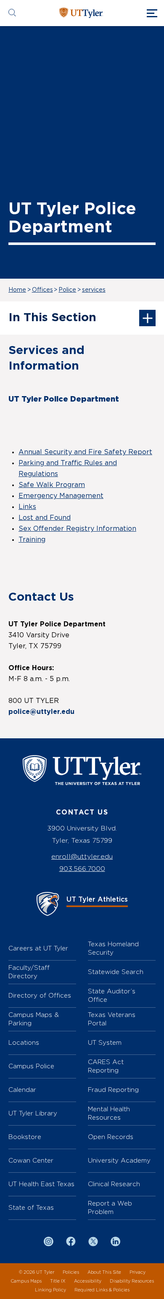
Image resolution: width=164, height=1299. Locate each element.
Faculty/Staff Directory (29, 971)
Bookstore (24, 1137)
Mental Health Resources (109, 1113)
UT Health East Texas (41, 1184)
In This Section (52, 318)
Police (67, 290)
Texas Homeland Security (113, 948)
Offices (42, 290)
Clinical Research (114, 1184)
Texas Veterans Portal (111, 1019)
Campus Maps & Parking (33, 1019)
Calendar (22, 1089)
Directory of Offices (39, 995)
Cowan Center (30, 1160)
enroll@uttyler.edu (82, 856)
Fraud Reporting (113, 1089)
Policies (71, 1272)
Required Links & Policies (102, 1290)
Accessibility (87, 1281)
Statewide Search (115, 972)
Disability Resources (132, 1281)
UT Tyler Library (32, 1113)
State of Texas (31, 1207)
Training (32, 539)
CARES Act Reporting (106, 1066)
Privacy (137, 1272)
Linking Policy (50, 1290)
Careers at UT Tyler (38, 948)
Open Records (110, 1137)
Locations (23, 1042)
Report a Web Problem (110, 1207)
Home (17, 290)
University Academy (119, 1160)
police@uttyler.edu (41, 711)
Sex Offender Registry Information (77, 528)
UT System (105, 1042)
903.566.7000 (82, 868)
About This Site (104, 1272)
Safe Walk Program (52, 485)
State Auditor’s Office (111, 995)
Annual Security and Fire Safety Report (85, 452)
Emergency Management (61, 495)
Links (27, 506)
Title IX (58, 1281)
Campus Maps (26, 1281)
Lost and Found (45, 517)
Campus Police (31, 1066)
